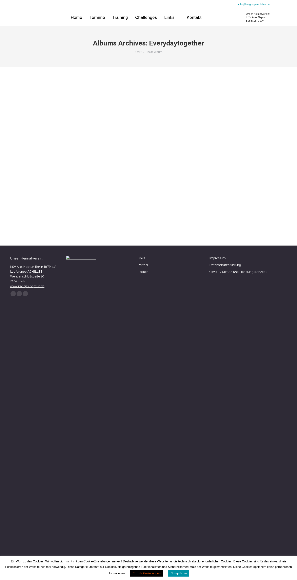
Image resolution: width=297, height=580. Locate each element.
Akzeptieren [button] (179, 573)
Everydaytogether (44, 225)
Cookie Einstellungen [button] (147, 573)
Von (68, 225)
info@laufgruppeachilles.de (254, 4)
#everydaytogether (47, 218)
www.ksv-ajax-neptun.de (27, 286)
